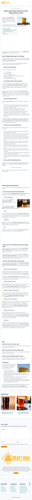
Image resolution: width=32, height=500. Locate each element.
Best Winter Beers (23, 486)
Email (18, 441)
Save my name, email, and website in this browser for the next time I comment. (15, 444)
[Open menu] (30, 2)
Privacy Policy (3, 491)
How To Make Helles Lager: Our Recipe (9, 30)
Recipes (20, 8)
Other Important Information (8, 31)
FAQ (4, 32)
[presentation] (8, 403)
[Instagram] (30, 485)
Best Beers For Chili (23, 487)
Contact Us (3, 487)
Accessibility (3, 488)
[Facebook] (30, 483)
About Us (2, 486)
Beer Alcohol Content (24, 491)
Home (12, 8)
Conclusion (5, 33)
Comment (3, 429)
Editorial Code (3, 490)
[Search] (30, 477)
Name (2, 441)
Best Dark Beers (23, 492)
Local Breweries (13, 491)
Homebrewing (16, 8)
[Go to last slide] (2, 406)
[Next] (29, 406)
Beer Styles (12, 487)
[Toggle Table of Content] (15, 29)
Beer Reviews (12, 486)
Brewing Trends (13, 490)
